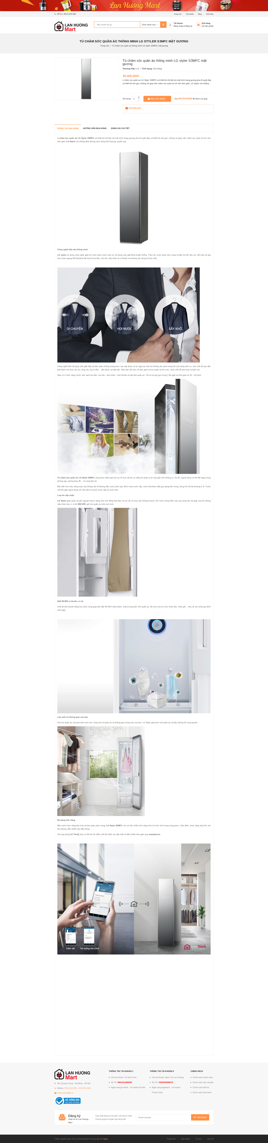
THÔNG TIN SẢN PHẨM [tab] (68, 128)
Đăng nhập (178, 26)
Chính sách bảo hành (202, 1092)
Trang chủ (177, 14)
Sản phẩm (185, 1139)
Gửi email (201, 1117)
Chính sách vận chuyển (203, 1082)
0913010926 (185, 98)
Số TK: (121, 1082)
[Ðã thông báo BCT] (67, 1101)
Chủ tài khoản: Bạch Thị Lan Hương (168, 1077)
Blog (200, 14)
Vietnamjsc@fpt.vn (65, 1093)
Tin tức (199, 1139)
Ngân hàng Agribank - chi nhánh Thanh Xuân (166, 1090)
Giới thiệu (210, 14)
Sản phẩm (190, 14)
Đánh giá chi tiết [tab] (120, 128)
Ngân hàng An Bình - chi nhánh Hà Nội (128, 1087)
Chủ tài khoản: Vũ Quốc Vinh (124, 1077)
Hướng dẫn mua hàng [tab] (95, 128)
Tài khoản (178, 23)
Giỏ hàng (206, 23)
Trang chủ (171, 1139)
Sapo (105, 1139)
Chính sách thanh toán (203, 1077)
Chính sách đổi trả (201, 1087)
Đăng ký (188, 26)
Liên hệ (210, 1139)
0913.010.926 (70, 14)
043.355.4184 (85, 1088)
